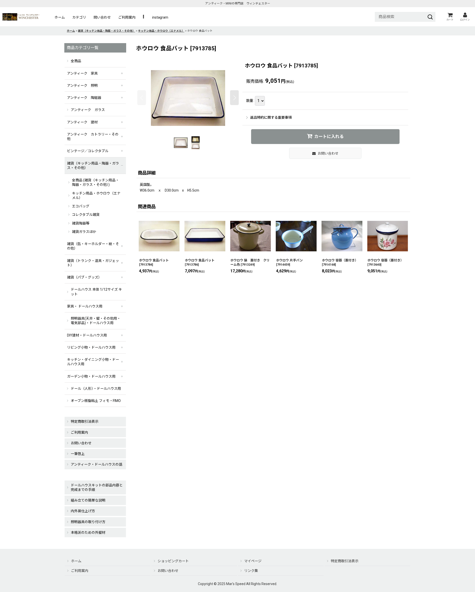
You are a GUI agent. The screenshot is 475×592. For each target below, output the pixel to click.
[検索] (430, 17)
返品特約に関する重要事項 (271, 117)
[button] (143, 17)
